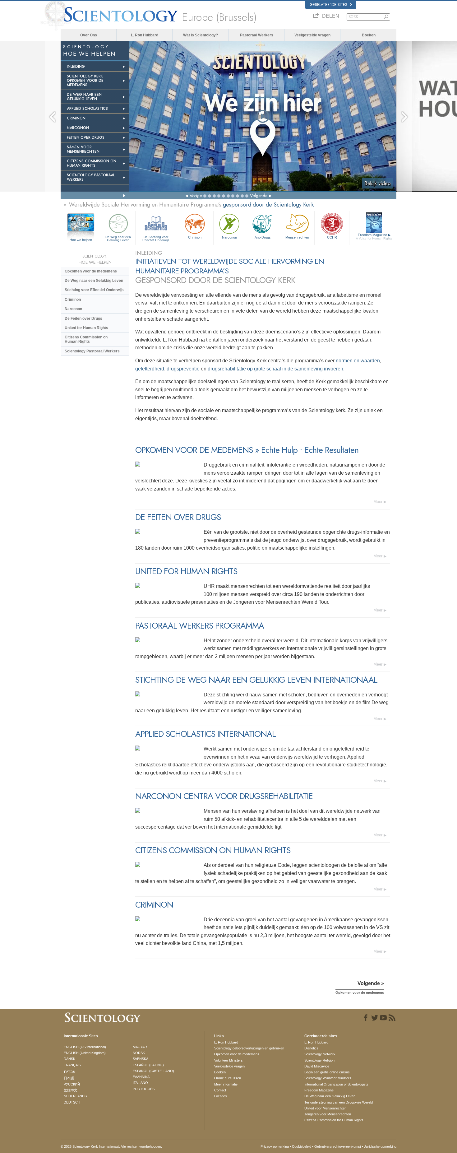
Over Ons (88, 35)
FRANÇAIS (72, 1065)
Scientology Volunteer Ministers (327, 1078)
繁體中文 (70, 1090)
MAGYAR (140, 1047)
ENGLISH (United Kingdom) (85, 1053)
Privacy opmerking (275, 1146)
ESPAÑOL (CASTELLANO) (153, 1071)
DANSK (69, 1059)
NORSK (139, 1053)
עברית (69, 1071)
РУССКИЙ (72, 1084)
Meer (377, 501)
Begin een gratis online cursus (327, 1072)
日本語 (69, 1078)
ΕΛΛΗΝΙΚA (141, 1077)
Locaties (220, 1096)
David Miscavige (316, 1066)
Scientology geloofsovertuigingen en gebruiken (249, 1048)
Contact (220, 1090)
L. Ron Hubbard (144, 35)
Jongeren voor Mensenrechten (327, 1114)
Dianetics (311, 1048)
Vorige (196, 196)
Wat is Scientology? (200, 35)
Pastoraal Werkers (256, 35)
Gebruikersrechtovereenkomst (337, 1146)
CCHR (332, 237)
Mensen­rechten (297, 237)
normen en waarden (358, 360)
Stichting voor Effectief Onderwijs (94, 290)
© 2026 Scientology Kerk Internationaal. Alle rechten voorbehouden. (111, 1146)
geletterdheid (149, 368)
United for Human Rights (86, 328)
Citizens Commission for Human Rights (333, 1120)
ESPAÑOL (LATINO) (148, 1065)
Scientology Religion (319, 1060)
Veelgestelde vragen (312, 35)
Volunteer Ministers (228, 1060)
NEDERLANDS (75, 1096)
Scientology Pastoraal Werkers (92, 351)
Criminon (194, 237)
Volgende (258, 196)
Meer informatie (226, 1084)
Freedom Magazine (374, 236)
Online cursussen (227, 1078)
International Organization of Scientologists (336, 1084)
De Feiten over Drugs (83, 318)
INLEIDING (76, 66)
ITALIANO (140, 1083)
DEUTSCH (72, 1102)
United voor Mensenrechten (325, 1108)
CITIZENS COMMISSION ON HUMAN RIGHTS (91, 163)
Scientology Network (319, 1054)
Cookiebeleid (301, 1146)
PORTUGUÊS (144, 1089)
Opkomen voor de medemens (91, 271)
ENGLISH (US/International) (85, 1047)
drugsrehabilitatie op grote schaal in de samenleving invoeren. (276, 368)
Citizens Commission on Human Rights (86, 339)
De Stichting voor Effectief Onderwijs (155, 238)
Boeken (369, 35)
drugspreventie (184, 368)
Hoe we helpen (81, 240)
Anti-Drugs (263, 237)
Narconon (229, 237)
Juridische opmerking (380, 1146)
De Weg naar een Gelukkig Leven (118, 238)
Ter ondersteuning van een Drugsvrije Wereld (338, 1102)
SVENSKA (140, 1059)
